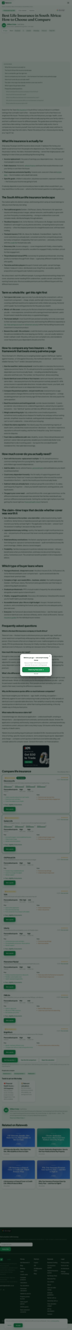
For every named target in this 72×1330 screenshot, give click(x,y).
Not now (36, 673)
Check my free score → (36, 670)
